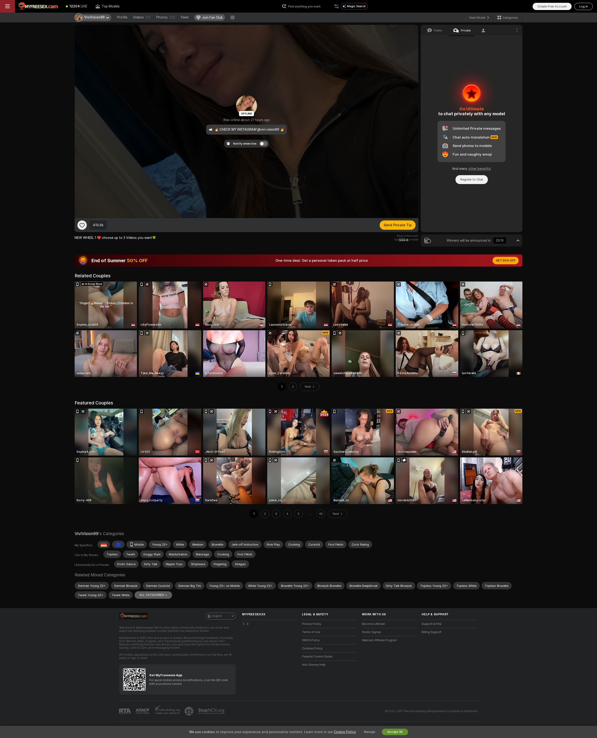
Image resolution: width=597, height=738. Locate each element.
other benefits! (479, 169)
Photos (165, 17)
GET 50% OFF (505, 260)
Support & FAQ (431, 624)
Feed (184, 17)
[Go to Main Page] (38, 6)
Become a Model (373, 624)
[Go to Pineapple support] (189, 711)
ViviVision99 (86, 533)
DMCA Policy (311, 640)
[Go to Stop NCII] (212, 711)
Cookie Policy (345, 732)
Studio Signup (371, 632)
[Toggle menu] (7, 6)
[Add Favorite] (82, 225)
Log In (583, 6)
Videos (141, 17)
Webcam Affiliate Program (379, 640)
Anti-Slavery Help (314, 664)
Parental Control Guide (317, 656)
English (217, 616)
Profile (122, 17)
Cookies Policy (312, 648)
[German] (103, 544)
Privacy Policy (311, 624)
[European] (118, 544)
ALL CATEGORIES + (153, 595)
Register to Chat (471, 179)
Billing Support (431, 632)
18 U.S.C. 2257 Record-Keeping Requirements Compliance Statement (431, 711)
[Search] (336, 6)
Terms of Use (311, 632)
